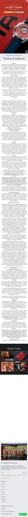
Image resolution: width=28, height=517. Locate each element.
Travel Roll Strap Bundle (6, 513)
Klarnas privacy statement (19, 105)
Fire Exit (3, 487)
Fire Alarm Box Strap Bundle (7, 511)
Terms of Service (6, 476)
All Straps (3, 509)
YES (9, 12)
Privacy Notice (14, 298)
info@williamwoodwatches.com (14, 129)
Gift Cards (3, 501)
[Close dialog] (27, 1)
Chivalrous (3, 499)
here (6, 102)
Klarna (12, 92)
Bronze (3, 491)
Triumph (3, 496)
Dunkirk (3, 484)
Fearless (3, 494)
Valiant (2, 489)
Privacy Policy (23, 475)
